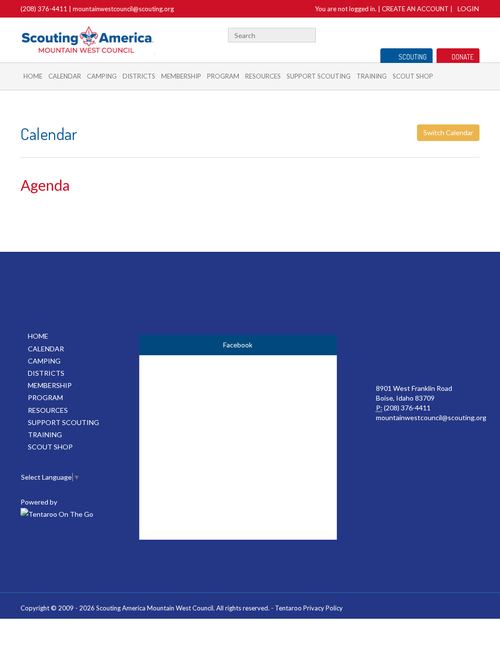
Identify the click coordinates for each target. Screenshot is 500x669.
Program (223, 76)
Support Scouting (319, 76)
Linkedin (475, 34)
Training (371, 76)
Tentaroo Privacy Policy (309, 608)
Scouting (412, 57)
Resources (263, 76)
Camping (102, 76)
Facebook (462, 34)
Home (32, 76)
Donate (463, 57)
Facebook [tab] (237, 345)
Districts (139, 76)
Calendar (64, 76)
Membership (181, 76)
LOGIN (468, 8)
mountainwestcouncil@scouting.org (123, 9)
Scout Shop (413, 76)
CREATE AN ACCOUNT (415, 9)
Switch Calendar (448, 132)
